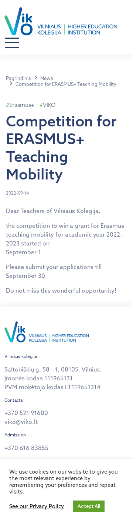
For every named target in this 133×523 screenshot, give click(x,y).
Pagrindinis (18, 78)
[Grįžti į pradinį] (60, 21)
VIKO (49, 104)
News (46, 78)
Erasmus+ (21, 104)
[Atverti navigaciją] (11, 43)
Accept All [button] (89, 506)
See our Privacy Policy (36, 506)
